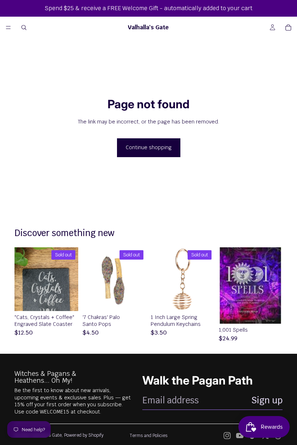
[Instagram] (227, 435)
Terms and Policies (148, 435)
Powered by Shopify (84, 435)
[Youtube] (239, 435)
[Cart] (288, 27)
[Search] (24, 27)
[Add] (271, 312)
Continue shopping (149, 147)
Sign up (267, 400)
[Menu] (8, 27)
